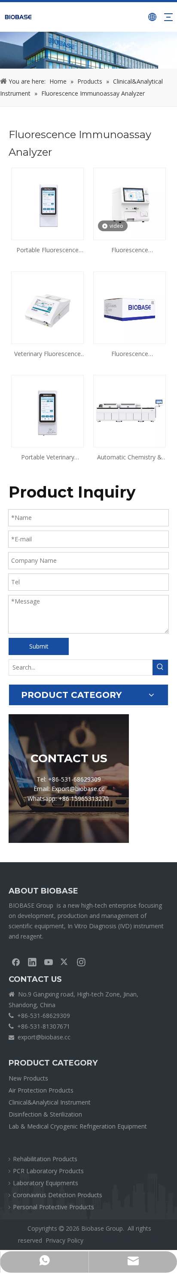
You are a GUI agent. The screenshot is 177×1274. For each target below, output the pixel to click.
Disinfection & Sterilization (45, 1114)
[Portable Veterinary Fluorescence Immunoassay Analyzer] (47, 410)
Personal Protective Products (53, 1207)
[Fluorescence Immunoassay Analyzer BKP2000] (129, 203)
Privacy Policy (64, 1240)
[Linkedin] (32, 962)
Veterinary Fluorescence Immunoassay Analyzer (47, 354)
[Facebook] (16, 962)
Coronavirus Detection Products (57, 1195)
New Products (28, 1078)
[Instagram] (81, 962)
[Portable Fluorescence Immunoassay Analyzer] (47, 203)
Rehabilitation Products (45, 1159)
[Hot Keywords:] (160, 667)
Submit (39, 646)
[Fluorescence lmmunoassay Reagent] (129, 307)
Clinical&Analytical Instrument (50, 1102)
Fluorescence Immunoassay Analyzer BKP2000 (129, 250)
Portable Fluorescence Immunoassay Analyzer (47, 250)
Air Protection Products (41, 1090)
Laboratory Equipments (45, 1183)
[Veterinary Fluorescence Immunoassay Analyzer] (47, 307)
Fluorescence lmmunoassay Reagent (130, 354)
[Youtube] (48, 962)
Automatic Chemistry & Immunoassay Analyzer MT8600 (129, 457)
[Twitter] (65, 962)
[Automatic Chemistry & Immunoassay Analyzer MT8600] (129, 410)
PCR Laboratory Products (48, 1171)
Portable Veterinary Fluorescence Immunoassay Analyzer (47, 457)
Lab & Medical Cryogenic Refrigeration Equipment (78, 1126)
